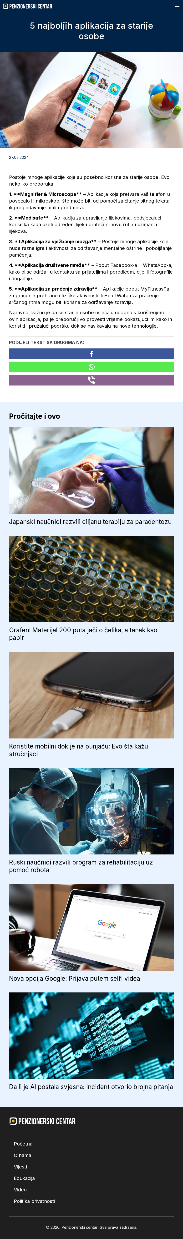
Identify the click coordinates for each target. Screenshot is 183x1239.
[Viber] (91, 380)
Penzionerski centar (79, 1227)
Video (20, 1190)
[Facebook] (91, 353)
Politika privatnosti (34, 1201)
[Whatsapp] (91, 367)
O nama (22, 1155)
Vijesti (20, 1167)
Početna (23, 1144)
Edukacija (24, 1178)
